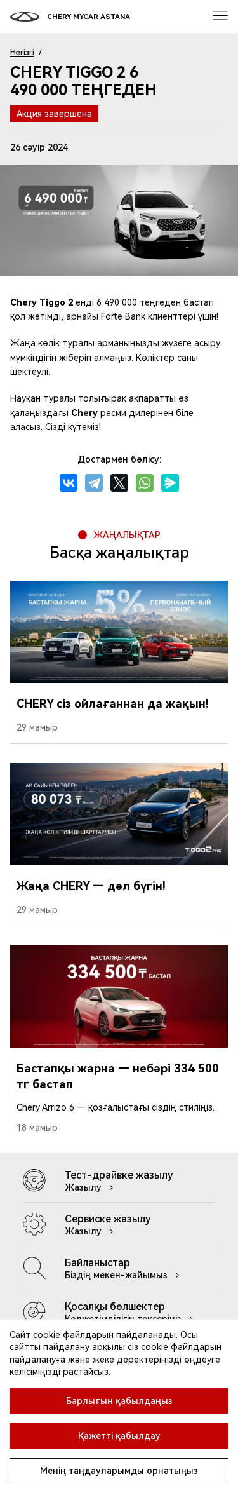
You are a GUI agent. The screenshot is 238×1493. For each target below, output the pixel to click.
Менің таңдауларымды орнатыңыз (119, 1471)
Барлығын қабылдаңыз (119, 1401)
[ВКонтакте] (68, 483)
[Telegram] (94, 483)
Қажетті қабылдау (119, 1436)
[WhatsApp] (145, 483)
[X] (119, 483)
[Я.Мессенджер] (170, 483)
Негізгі (22, 52)
